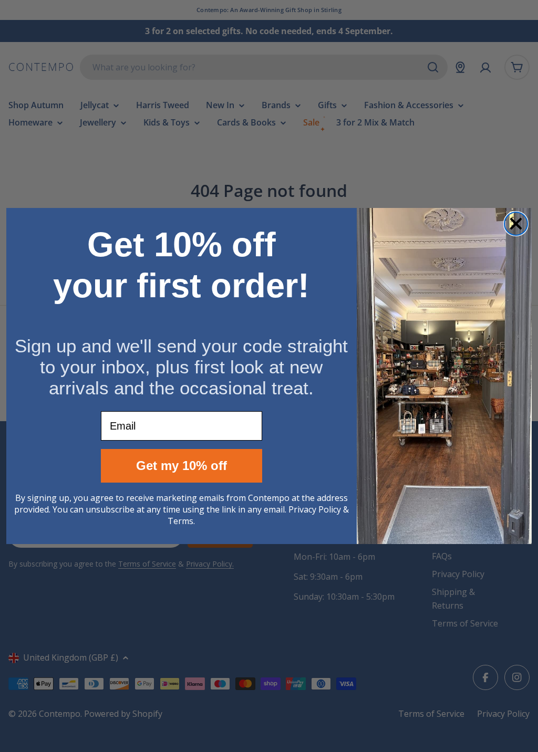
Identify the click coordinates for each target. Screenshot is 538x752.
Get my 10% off (181, 465)
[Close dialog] (515, 223)
